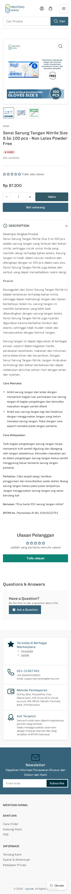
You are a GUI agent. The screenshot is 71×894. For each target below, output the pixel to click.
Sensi (6, 126)
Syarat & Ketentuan (16, 860)
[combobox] (35, 21)
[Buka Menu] (63, 8)
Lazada (25, 655)
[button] (12, 174)
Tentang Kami (12, 855)
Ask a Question (27, 610)
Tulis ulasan (36, 558)
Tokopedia (27, 651)
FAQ (5, 834)
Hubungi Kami (12, 829)
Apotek (29, 888)
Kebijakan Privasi (14, 865)
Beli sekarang (35, 207)
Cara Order (11, 824)
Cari (62, 21)
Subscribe (57, 783)
